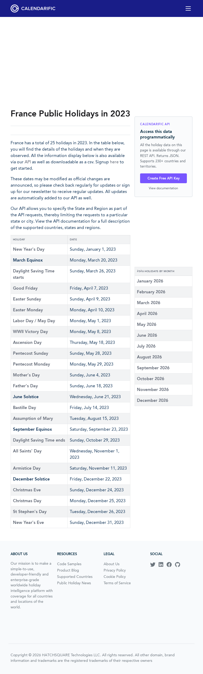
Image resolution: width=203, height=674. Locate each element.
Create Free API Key (163, 178)
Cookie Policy (115, 576)
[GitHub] (177, 564)
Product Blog (68, 570)
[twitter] (152, 564)
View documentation (163, 188)
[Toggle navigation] (188, 8)
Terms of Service (117, 583)
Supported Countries (75, 576)
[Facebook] (169, 564)
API (28, 161)
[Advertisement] (101, 62)
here (114, 161)
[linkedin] (161, 564)
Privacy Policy (115, 570)
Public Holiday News (74, 583)
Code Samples (69, 564)
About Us (111, 564)
